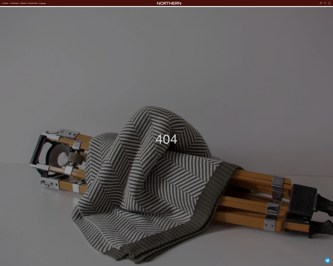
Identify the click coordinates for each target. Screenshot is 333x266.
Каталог (5, 3)
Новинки (23, 3)
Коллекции (14, 3)
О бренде (42, 3)
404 (166, 138)
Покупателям (33, 3)
